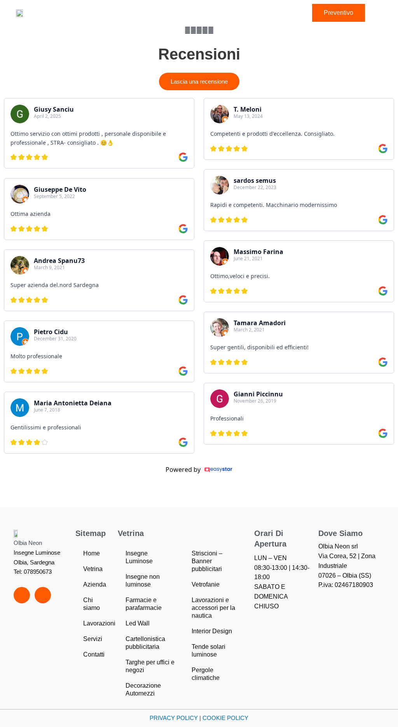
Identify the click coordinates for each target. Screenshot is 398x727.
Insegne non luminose (143, 580)
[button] (64, 13)
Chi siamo (91, 604)
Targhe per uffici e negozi (150, 666)
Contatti (94, 654)
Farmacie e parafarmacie (144, 604)
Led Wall (138, 623)
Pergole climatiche (206, 674)
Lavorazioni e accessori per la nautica (213, 608)
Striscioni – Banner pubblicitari (207, 561)
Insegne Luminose (139, 557)
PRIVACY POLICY (174, 718)
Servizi (92, 639)
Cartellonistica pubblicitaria (145, 643)
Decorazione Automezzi (143, 689)
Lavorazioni (99, 623)
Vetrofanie (206, 584)
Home (91, 553)
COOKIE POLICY (225, 718)
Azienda (94, 584)
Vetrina (93, 569)
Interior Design (212, 631)
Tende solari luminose (208, 650)
